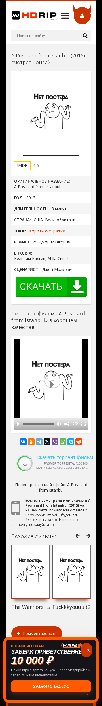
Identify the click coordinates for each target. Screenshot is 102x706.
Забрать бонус (51, 686)
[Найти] (85, 35)
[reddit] (78, 441)
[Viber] (55, 441)
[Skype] (70, 441)
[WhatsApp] (63, 441)
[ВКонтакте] (23, 441)
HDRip (31, 15)
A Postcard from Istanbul (63, 487)
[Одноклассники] (31, 441)
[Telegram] (39, 441)
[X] (47, 441)
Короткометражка (47, 231)
